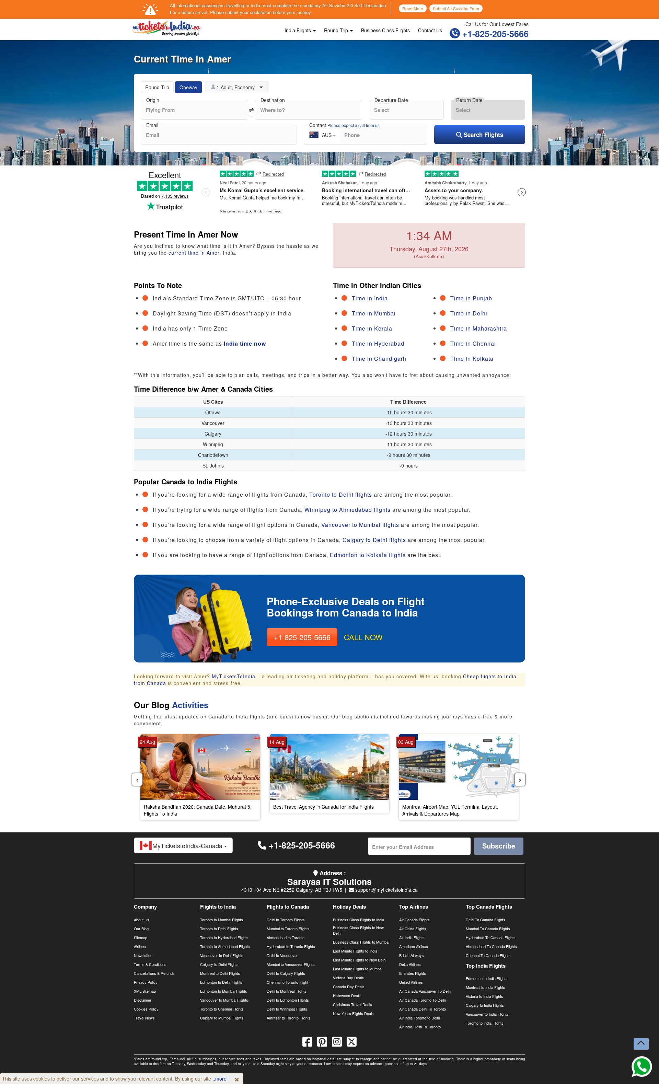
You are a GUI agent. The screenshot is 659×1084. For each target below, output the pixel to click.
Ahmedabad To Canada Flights (491, 946)
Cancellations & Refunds (154, 973)
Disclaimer (142, 1000)
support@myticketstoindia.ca (386, 889)
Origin (152, 99)
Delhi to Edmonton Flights (288, 1000)
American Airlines (413, 946)
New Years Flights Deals (353, 1013)
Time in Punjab (471, 298)
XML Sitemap (145, 991)
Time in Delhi (468, 313)
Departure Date (391, 99)
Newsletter (143, 955)
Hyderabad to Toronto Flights (291, 946)
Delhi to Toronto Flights (286, 919)
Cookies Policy (146, 1009)
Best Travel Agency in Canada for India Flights (323, 806)
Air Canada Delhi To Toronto (422, 1009)
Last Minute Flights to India (355, 951)
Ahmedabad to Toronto (285, 937)
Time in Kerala (372, 328)
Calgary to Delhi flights (374, 540)
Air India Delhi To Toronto (420, 1026)
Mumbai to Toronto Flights (288, 928)
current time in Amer (194, 252)
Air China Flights (412, 928)
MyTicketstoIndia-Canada (188, 845)
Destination (273, 99)
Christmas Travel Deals (352, 1004)
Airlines (140, 946)
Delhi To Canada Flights (485, 919)
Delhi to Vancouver (282, 955)
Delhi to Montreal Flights (287, 991)
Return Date (469, 99)
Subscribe (498, 846)
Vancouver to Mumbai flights (360, 525)
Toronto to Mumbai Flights (221, 919)
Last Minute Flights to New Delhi (359, 959)
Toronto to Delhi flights (340, 494)
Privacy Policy (146, 982)
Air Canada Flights (414, 919)
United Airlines (411, 982)
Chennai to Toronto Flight (287, 982)
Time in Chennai (473, 343)
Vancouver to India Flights (487, 1014)
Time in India (370, 298)
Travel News (144, 1017)
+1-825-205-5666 (494, 33)
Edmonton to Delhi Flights (221, 982)
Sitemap (140, 937)
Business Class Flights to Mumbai (361, 942)
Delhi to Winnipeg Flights (287, 1009)
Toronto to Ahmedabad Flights (225, 946)
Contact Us (430, 30)
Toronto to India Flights (485, 1023)
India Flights (298, 30)
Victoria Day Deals (348, 977)
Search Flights (482, 134)
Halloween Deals (347, 995)
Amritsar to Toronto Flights (289, 1017)
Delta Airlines (410, 964)
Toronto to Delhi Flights (219, 928)
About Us (141, 919)
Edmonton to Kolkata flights (368, 555)
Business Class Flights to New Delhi (358, 930)
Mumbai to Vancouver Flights (291, 964)
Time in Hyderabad (378, 343)
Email (152, 125)
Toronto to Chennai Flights (222, 1009)
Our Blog (141, 928)
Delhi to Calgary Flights (286, 973)
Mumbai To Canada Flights (488, 928)
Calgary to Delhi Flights (219, 964)
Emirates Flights (412, 973)
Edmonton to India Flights (487, 978)
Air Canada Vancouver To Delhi (425, 991)
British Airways (411, 955)
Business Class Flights (385, 30)
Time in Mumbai (374, 313)
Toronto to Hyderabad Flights (224, 937)
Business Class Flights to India (358, 919)
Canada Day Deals (349, 986)
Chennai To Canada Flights (488, 955)
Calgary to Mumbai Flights (221, 1017)
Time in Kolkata (472, 358)
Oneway (188, 87)
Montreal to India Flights (485, 987)
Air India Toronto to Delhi (419, 1017)
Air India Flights (412, 937)
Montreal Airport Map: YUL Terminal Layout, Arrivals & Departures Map (450, 810)
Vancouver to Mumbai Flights (224, 1000)
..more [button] (219, 1078)
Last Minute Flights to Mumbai (357, 968)
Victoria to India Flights (484, 996)
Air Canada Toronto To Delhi (422, 1000)
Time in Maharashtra (478, 328)
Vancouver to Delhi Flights (221, 955)
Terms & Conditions (150, 964)
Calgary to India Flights (485, 1005)
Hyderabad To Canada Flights (491, 937)
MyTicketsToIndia (233, 676)
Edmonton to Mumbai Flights (223, 991)
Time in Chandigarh (379, 358)
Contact (345, 125)
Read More (412, 8)
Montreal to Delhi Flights (220, 973)
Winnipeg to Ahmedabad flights (347, 510)
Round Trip (336, 30)
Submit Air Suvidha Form (456, 8)
